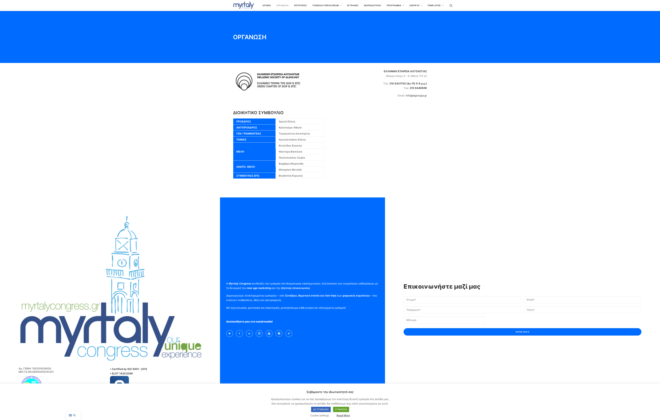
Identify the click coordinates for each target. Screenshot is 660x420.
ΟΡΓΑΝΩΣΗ (282, 5)
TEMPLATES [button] (434, 5)
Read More (343, 415)
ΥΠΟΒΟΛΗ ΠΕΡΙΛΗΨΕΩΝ (325, 5)
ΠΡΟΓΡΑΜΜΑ (394, 5)
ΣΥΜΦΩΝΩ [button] (341, 409)
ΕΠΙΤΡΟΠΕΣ (300, 5)
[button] (452, 5)
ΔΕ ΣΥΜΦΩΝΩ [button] (321, 409)
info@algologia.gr (416, 95)
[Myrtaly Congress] (243, 5)
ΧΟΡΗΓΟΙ (414, 5)
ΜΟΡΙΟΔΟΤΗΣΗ (372, 5)
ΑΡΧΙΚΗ (266, 5)
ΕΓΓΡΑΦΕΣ (353, 5)
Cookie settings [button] (319, 415)
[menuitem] (266, 5)
